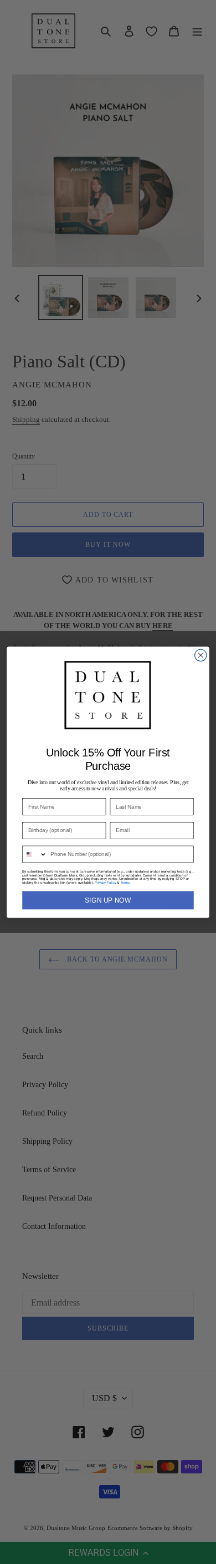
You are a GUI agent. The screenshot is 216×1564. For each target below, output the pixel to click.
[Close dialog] (201, 655)
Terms (125, 882)
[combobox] (35, 854)
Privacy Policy (105, 882)
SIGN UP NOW (108, 900)
